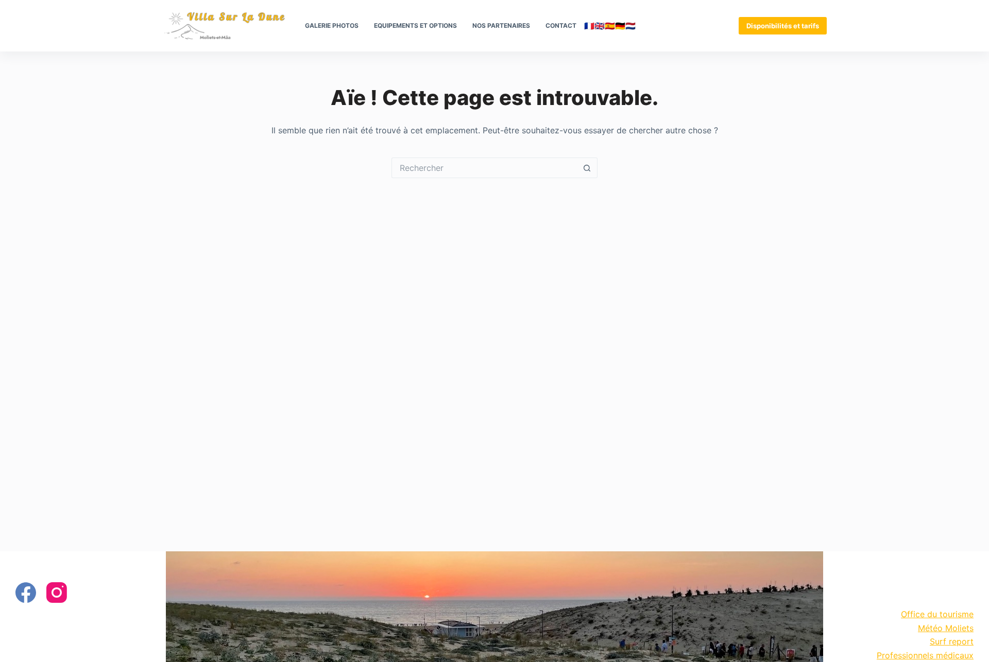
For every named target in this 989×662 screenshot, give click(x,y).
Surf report (952, 641)
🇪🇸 (610, 26)
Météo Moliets (946, 628)
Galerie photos (332, 25)
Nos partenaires (501, 25)
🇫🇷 (589, 26)
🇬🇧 (599, 26)
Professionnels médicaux (925, 655)
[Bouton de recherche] (587, 168)
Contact (560, 25)
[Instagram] (56, 592)
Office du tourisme (937, 614)
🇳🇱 (630, 26)
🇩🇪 (620, 26)
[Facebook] (25, 592)
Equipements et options (415, 25)
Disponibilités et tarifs (782, 26)
